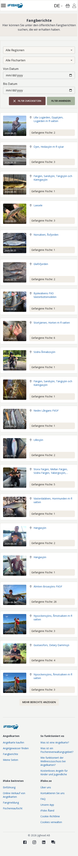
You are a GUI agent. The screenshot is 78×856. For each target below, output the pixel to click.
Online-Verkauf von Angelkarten (14, 794)
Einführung (9, 787)
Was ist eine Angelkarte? (54, 742)
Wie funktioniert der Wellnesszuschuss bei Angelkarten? (53, 761)
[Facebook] (24, 842)
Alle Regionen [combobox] (15, 50)
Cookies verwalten (51, 822)
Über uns (45, 787)
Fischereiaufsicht (12, 808)
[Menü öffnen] (3, 5)
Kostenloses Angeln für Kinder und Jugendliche (54, 772)
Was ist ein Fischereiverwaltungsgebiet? (56, 750)
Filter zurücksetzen (29, 100)
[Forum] (53, 842)
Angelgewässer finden (16, 748)
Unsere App (47, 804)
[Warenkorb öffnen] (67, 6)
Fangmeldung (11, 802)
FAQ (43, 799)
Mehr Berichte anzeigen (39, 702)
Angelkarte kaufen (13, 742)
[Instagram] (34, 842)
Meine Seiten (10, 760)
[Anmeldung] (74, 6)
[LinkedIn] (43, 842)
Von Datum (11, 69)
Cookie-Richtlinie (50, 816)
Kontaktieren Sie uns (52, 793)
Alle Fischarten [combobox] (15, 60)
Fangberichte (10, 754)
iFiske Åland (47, 810)
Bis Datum (10, 84)
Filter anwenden (61, 100)
